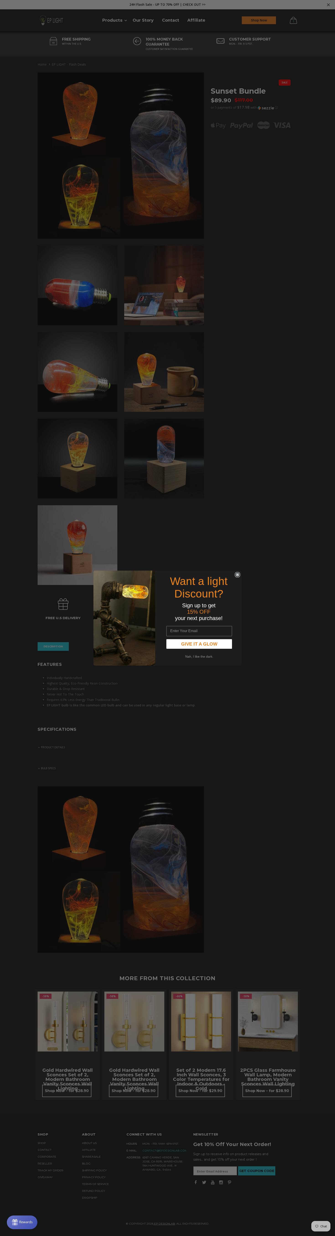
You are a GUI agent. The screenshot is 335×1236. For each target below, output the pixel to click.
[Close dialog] (237, 574)
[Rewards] (22, 1222)
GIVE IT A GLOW (199, 643)
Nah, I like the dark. (199, 656)
